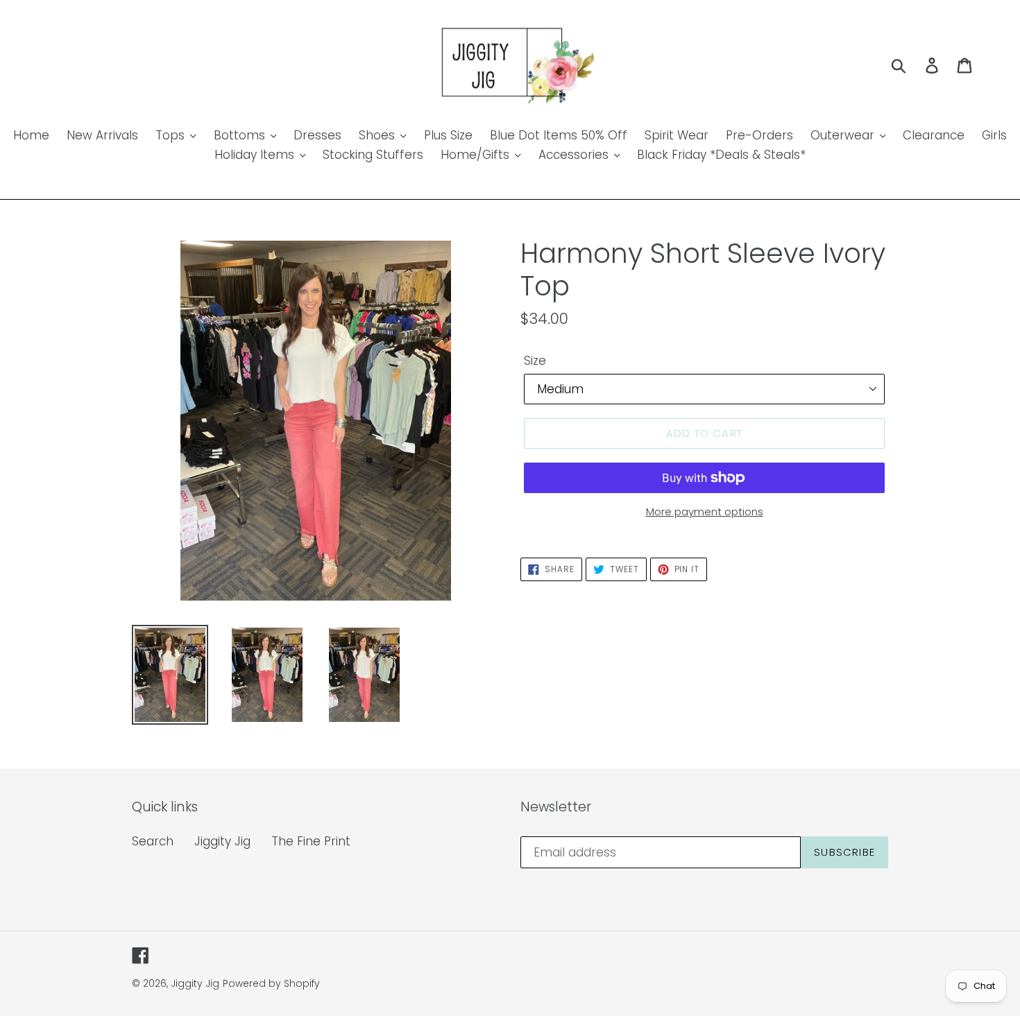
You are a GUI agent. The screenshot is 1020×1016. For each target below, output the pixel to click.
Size (535, 360)
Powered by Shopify (271, 983)
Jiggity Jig (222, 841)
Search (152, 841)
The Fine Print (310, 841)
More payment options (704, 511)
